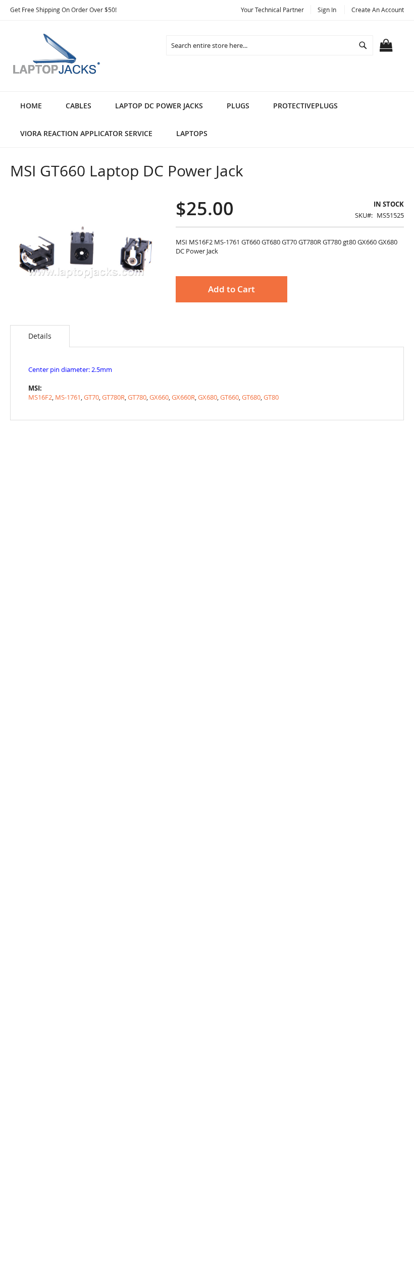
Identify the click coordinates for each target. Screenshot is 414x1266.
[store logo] (58, 56)
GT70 (91, 397)
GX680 (207, 397)
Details (39, 336)
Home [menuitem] (31, 105)
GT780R (113, 397)
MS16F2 (40, 397)
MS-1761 (68, 397)
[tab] (40, 336)
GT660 (229, 397)
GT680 (251, 397)
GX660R (183, 397)
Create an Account (377, 10)
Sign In (327, 10)
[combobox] (269, 45)
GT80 (271, 397)
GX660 (159, 397)
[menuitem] (78, 105)
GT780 (137, 397)
